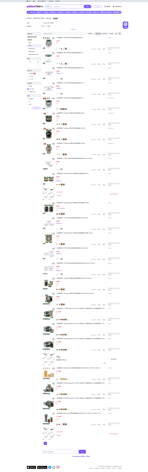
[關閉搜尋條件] (51, 6)
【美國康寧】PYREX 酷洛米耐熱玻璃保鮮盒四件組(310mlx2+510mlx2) (75, 263)
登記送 (46, 12)
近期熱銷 (111, 33)
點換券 (39, 12)
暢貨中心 (53, 12)
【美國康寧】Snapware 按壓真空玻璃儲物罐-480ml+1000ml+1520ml (75, 293)
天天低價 (67, 12)
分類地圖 (119, 468)
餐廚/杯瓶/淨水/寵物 (32, 37)
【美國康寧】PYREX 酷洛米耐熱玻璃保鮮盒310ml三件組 (72, 218)
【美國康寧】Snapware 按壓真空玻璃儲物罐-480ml (70, 113)
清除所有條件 (37, 108)
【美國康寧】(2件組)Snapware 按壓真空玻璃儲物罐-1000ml (72, 203)
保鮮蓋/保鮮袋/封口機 (33, 54)
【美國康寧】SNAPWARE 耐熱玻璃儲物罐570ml (69, 53)
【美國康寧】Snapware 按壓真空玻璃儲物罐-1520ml (70, 143)
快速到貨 (60, 12)
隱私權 (114, 468)
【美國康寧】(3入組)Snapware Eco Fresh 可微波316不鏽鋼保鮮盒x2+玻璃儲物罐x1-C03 (80, 308)
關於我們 (97, 468)
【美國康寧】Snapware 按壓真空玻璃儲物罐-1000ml (70, 128)
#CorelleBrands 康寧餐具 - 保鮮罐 (81, 456)
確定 (38, 65)
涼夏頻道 (74, 12)
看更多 (95, 12)
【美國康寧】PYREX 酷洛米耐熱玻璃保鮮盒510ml (70, 83)
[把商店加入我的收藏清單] (104, 363)
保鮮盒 (29, 42)
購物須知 (103, 468)
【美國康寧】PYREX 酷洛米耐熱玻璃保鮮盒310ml (70, 68)
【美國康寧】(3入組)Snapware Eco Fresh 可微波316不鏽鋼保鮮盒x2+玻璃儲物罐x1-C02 (80, 338)
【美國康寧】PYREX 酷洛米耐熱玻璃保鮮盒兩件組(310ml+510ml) (74, 158)
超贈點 (117, 12)
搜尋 (82, 451)
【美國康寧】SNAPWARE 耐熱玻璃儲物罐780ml (69, 37)
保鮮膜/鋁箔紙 (31, 51)
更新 (120, 466)
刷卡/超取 (89, 12)
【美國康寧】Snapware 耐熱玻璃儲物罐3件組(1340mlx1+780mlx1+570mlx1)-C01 (78, 413)
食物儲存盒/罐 (31, 48)
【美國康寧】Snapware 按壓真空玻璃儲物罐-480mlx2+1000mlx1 (74, 278)
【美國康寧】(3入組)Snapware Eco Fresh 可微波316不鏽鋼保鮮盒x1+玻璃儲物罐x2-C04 (80, 398)
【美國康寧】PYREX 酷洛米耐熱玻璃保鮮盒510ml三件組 (72, 248)
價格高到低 (105, 33)
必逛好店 (81, 12)
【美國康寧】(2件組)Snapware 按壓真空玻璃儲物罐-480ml (72, 173)
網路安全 (109, 468)
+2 (68, 49)
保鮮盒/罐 (30, 40)
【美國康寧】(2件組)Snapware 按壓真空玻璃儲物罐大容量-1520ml (74, 233)
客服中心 (92, 468)
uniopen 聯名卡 (107, 12)
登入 (98, 6)
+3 (68, 379)
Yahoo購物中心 (35, 6)
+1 (68, 424)
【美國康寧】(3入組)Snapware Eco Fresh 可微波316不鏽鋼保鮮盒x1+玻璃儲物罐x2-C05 (80, 383)
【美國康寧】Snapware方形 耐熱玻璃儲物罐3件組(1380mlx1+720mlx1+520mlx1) (78, 368)
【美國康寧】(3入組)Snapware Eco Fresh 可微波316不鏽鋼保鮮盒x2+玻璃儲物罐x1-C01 (80, 323)
